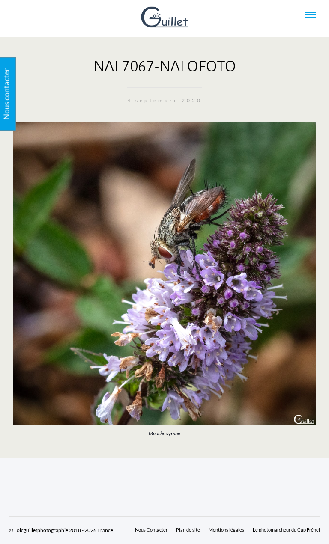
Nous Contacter (151, 529)
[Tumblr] (39, 15)
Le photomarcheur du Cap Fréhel (286, 529)
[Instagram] (51, 15)
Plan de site (188, 529)
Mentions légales (226, 529)
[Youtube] (27, 15)
